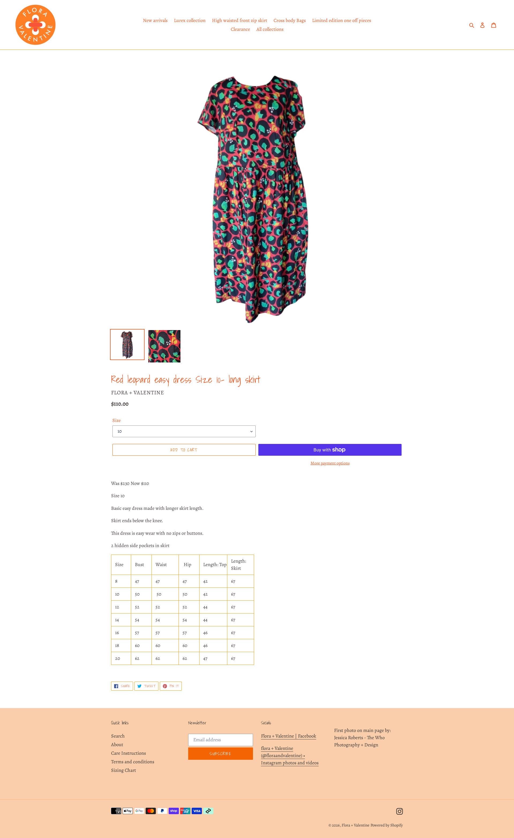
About (117, 744)
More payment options (330, 463)
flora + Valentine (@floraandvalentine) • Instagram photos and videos (290, 755)
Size (116, 420)
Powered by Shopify (387, 825)
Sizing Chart (123, 770)
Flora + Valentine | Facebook (288, 736)
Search (118, 736)
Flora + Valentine (355, 825)
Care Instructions (128, 753)
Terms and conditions (132, 761)
